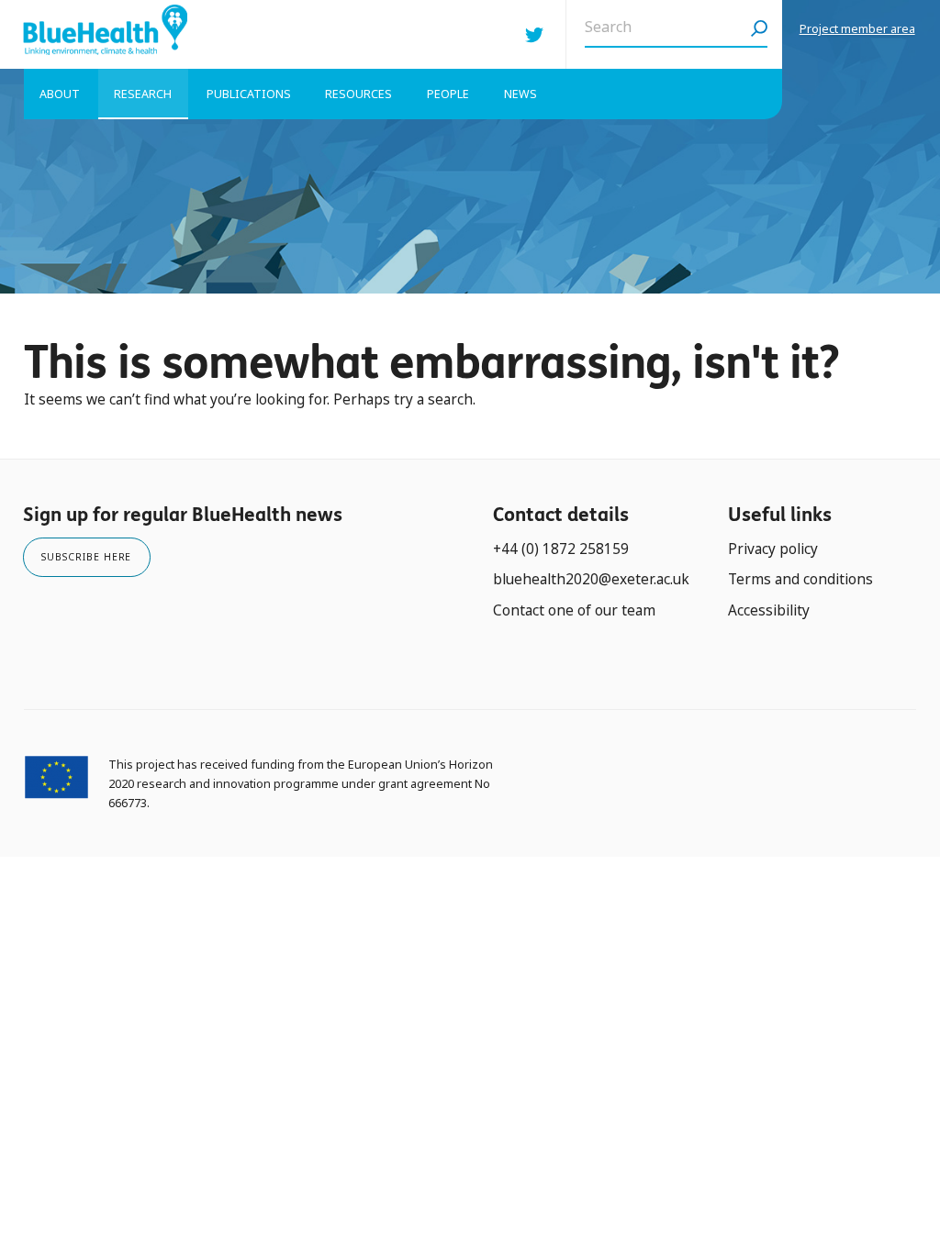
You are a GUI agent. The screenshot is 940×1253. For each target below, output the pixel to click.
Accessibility (769, 610)
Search (759, 34)
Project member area (857, 29)
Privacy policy (773, 549)
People (448, 94)
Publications (249, 94)
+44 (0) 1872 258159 (561, 549)
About (59, 94)
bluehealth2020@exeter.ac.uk (591, 579)
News (520, 94)
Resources (358, 94)
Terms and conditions (800, 579)
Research (143, 94)
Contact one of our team (574, 610)
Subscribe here (86, 556)
